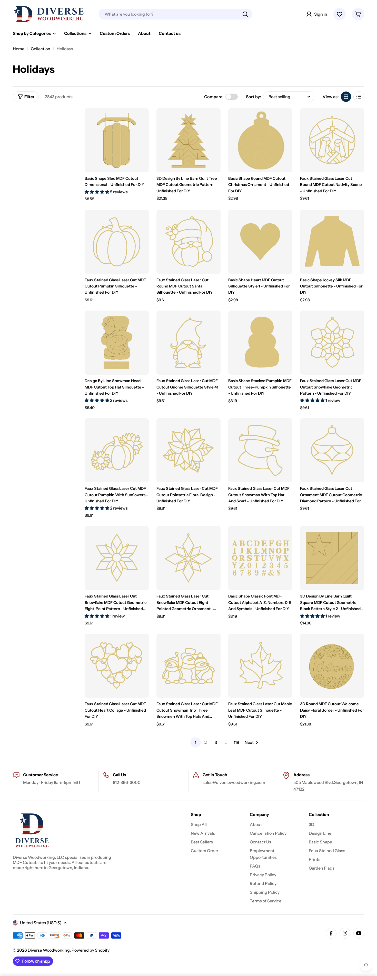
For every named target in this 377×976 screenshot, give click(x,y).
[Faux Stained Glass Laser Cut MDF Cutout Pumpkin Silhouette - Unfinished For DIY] (116, 241)
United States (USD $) (41, 922)
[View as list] (358, 96)
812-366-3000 (127, 782)
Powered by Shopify (91, 950)
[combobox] (175, 14)
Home (18, 48)
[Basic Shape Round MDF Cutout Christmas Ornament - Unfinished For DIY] (260, 140)
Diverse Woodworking (49, 950)
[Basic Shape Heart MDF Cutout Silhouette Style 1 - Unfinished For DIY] (260, 241)
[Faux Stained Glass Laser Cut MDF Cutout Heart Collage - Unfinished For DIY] (116, 665)
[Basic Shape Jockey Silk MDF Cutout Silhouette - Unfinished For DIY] (332, 241)
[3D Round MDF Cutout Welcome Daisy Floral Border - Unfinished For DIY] (332, 665)
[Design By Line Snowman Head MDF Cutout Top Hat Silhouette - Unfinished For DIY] (116, 342)
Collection (40, 48)
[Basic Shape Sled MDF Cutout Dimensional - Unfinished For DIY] (116, 140)
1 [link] (195, 742)
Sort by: (253, 96)
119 (236, 742)
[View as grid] (346, 96)
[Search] (245, 14)
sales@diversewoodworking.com (234, 782)
